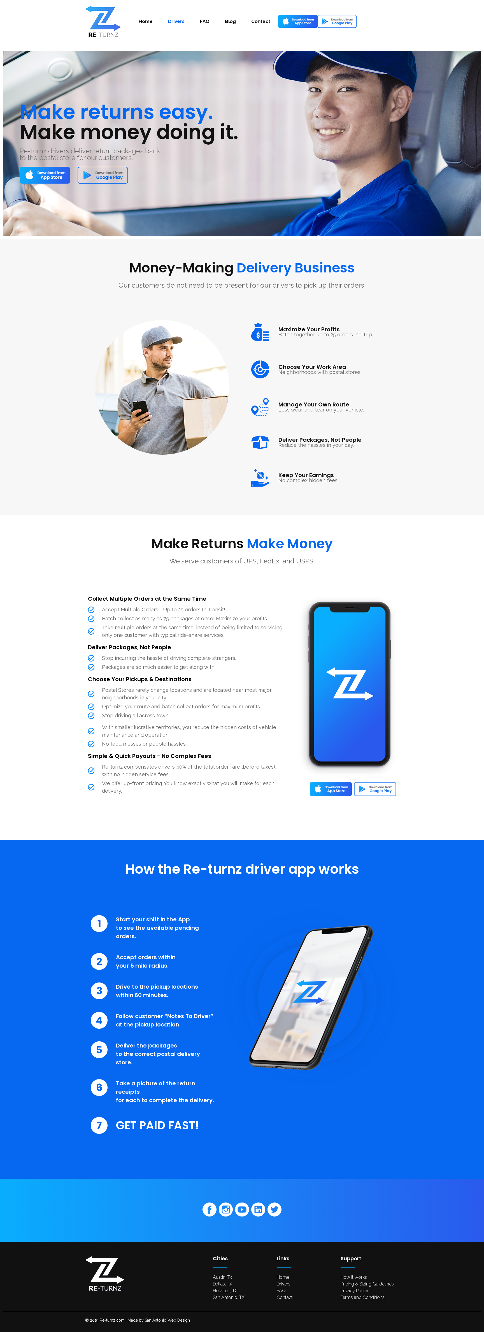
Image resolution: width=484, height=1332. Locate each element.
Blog (230, 21)
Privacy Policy (354, 1290)
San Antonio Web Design (167, 1320)
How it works (354, 1277)
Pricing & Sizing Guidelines (367, 1284)
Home (146, 21)
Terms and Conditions (363, 1297)
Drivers (176, 21)
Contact (260, 21)
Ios (289, 21)
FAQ (205, 21)
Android (334, 21)
